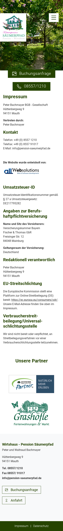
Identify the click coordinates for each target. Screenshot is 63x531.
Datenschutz (41, 526)
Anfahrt (16, 500)
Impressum (21, 526)
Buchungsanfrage (35, 73)
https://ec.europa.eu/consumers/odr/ (34, 300)
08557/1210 (35, 86)
